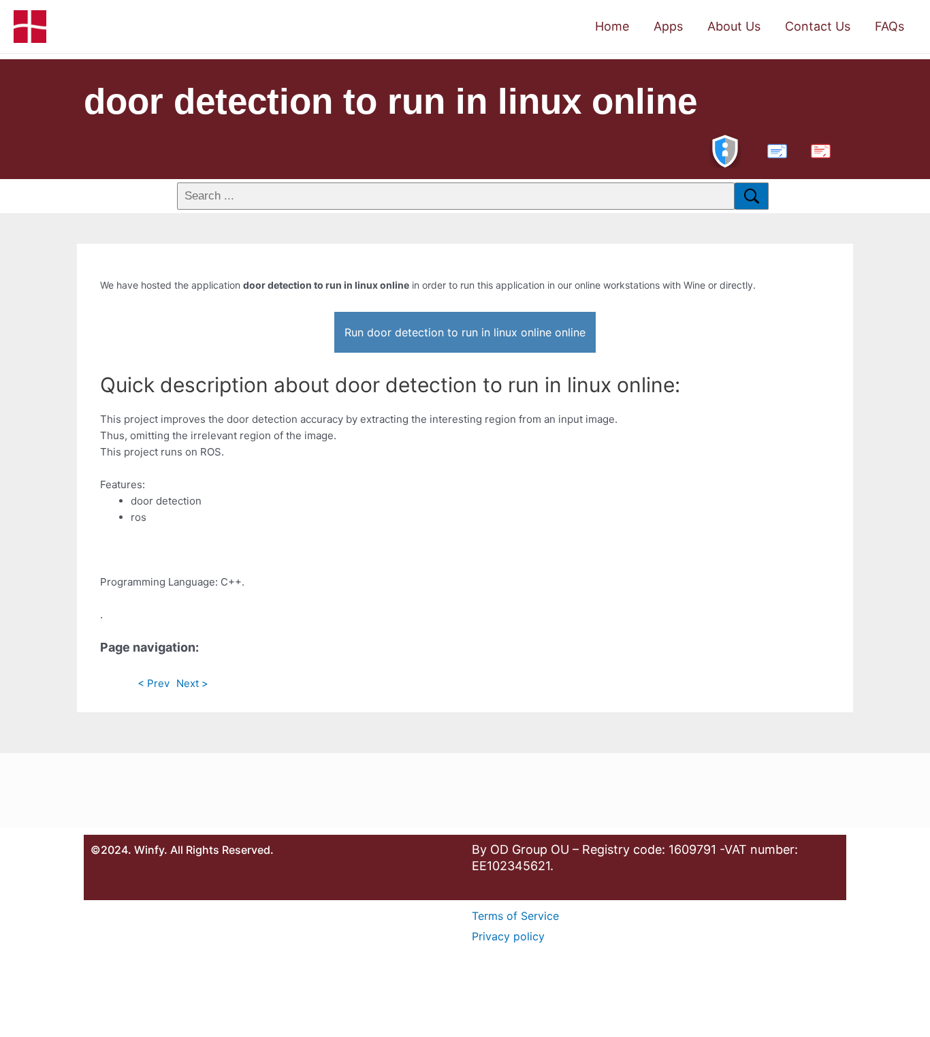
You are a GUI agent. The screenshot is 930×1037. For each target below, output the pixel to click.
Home (612, 26)
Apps (668, 26)
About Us (733, 26)
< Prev (154, 683)
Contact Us (817, 26)
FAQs (889, 26)
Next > (192, 683)
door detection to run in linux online (390, 101)
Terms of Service (515, 916)
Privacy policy (508, 936)
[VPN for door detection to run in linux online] (725, 149)
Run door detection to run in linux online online (465, 332)
